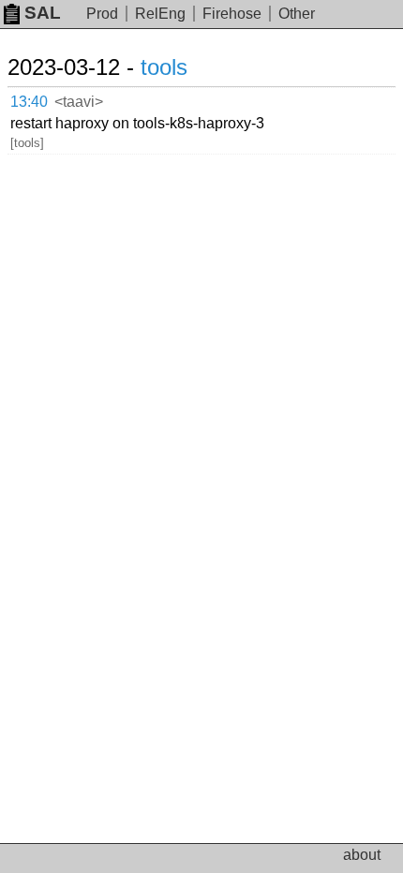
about (362, 855)
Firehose (231, 14)
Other (296, 14)
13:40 (29, 102)
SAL (42, 12)
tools (164, 67)
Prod (102, 14)
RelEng (160, 14)
